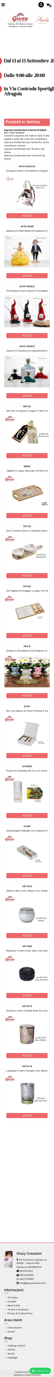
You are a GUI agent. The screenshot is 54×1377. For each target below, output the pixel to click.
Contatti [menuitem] (11, 1301)
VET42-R (27, 1006)
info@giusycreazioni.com (32, 1283)
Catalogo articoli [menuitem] (16, 1345)
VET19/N (27, 946)
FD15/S (27, 586)
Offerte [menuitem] (11, 1349)
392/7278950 (26, 1279)
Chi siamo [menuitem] (12, 1297)
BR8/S (27, 466)
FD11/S (27, 526)
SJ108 (27, 826)
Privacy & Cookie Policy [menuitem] (20, 1313)
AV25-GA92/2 (27, 286)
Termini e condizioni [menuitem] (18, 1309)
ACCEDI (27, 215)
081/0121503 (26, 1271)
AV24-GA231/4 (27, 166)
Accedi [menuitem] (11, 1331)
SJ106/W (27, 766)
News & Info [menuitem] (13, 1305)
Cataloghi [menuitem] (12, 1357)
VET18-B (27, 886)
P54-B (27, 646)
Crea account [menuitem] (14, 1327)
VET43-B (27, 1066)
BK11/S (27, 406)
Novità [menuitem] (10, 1353)
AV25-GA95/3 (27, 346)
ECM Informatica (33, 1375)
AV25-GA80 (27, 226)
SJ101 (27, 706)
